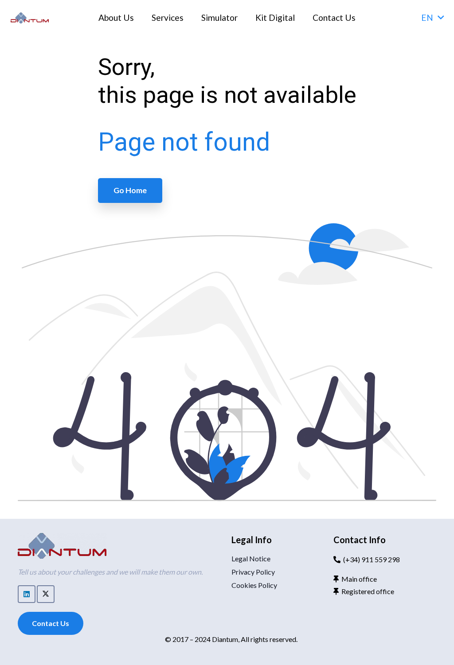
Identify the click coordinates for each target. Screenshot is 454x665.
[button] (432, 17)
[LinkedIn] (26, 594)
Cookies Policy (254, 585)
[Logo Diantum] (62, 546)
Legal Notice (250, 558)
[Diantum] (30, 17)
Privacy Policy (253, 572)
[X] (46, 594)
